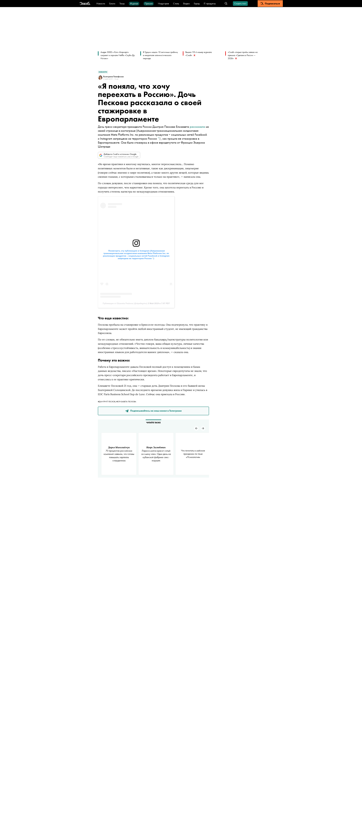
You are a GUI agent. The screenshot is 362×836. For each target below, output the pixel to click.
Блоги (112, 3)
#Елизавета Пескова (126, 401)
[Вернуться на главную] (85, 3)
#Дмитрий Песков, (107, 401)
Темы (122, 3)
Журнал (134, 3)
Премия (149, 3)
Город (197, 3)
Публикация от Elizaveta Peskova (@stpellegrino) (125, 303)
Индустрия (163, 3)
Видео (186, 3)
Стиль (176, 3)
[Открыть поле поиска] (226, 3)
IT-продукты (210, 3)
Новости (100, 3)
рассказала (197, 127)
